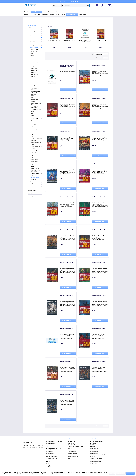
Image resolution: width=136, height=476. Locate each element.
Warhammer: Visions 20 (98, 361)
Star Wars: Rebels (34, 164)
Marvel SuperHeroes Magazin (35, 130)
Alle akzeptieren (121, 473)
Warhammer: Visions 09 (98, 295)
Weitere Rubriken (33, 38)
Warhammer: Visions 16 (98, 131)
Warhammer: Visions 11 (98, 263)
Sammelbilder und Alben (35, 146)
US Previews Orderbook (51, 458)
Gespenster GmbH (34, 99)
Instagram (92, 450)
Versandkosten (71, 455)
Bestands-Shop (32, 190)
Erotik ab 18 (32, 187)
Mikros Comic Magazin (35, 132)
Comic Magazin (34, 70)
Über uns (70, 448)
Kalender (32, 111)
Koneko (32, 115)
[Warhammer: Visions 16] (85, 143)
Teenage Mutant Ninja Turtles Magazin (35, 171)
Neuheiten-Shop (32, 25)
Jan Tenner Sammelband (36, 109)
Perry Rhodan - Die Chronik (36, 138)
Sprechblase (33, 153)
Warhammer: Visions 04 (66, 131)
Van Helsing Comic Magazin (36, 173)
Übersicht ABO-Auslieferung (52, 456)
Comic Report (33, 72)
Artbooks (32, 40)
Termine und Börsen (50, 455)
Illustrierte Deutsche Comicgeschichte (35, 107)
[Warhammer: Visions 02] (52, 373)
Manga (30, 34)
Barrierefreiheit (71, 441)
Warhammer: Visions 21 (66, 164)
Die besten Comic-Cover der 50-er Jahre (35, 84)
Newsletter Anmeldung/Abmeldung (98, 455)
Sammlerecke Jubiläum (95, 461)
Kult (31, 120)
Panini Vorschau (49, 451)
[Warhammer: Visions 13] (69, 34)
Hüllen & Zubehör (33, 36)
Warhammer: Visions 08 (98, 197)
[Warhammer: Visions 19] (52, 241)
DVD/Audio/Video (33, 41)
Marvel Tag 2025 (94, 453)
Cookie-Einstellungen (51, 443)
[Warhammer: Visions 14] (85, 175)
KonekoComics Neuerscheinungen (34, 118)
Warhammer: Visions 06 (98, 230)
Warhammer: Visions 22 (66, 295)
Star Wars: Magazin (34, 159)
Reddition (32, 144)
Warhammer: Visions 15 (98, 328)
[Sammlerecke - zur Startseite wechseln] (30, 5)
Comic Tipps (31, 196)
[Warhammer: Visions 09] (85, 307)
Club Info (32, 66)
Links (47, 446)
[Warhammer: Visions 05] (52, 208)
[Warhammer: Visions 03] (52, 340)
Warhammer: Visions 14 (98, 164)
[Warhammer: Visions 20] (85, 373)
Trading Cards (32, 183)
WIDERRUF (48, 461)
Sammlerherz (33, 148)
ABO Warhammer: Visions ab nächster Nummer (85, 41)
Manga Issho (33, 126)
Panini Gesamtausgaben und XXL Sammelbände (53, 449)
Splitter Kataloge (50, 453)
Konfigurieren (130, 473)
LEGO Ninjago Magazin (35, 124)
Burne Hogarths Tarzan (35, 62)
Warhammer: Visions (35, 177)
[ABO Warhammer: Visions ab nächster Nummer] (85, 34)
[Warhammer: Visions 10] (52, 274)
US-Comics (31, 29)
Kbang (32, 113)
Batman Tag (93, 443)
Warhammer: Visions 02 (66, 361)
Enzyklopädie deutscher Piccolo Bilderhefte (35, 92)
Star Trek (32, 155)
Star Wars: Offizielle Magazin (34, 162)
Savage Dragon (34, 152)
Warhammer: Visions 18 (66, 394)
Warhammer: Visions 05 (66, 197)
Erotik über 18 (71, 444)
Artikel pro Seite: (97, 58)
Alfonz (32, 53)
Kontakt (47, 463)
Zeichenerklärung (72, 451)
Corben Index (33, 78)
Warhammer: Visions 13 (69, 40)
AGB (69, 458)
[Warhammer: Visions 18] (52, 406)
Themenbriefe (93, 463)
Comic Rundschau (34, 74)
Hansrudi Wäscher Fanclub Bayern (36, 104)
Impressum (70, 460)
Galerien (48, 444)
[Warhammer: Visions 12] (100, 34)
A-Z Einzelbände (34, 51)
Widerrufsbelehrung (73, 456)
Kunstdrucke (33, 122)
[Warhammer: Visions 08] (85, 208)
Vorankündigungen (33, 31)
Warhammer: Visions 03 (66, 328)
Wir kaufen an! (71, 450)
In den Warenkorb (66, 90)
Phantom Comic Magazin (36, 142)
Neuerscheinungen (34, 49)
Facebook (92, 446)
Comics (31, 27)
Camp (32, 64)
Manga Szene (33, 127)
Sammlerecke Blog (94, 460)
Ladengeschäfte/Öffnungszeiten (75, 446)
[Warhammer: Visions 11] (85, 274)
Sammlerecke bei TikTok (96, 458)
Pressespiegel (49, 465)
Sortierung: (90, 54)
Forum (91, 465)
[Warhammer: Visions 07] (54, 34)
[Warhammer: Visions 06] (85, 241)
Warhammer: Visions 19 (66, 230)
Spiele (31, 181)
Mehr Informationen (70, 473)
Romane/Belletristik (34, 45)
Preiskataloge (32, 43)
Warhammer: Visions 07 (54, 40)
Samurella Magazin (34, 150)
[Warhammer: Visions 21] (52, 175)
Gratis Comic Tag (94, 448)
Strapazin (32, 166)
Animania (32, 55)
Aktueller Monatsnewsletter (96, 441)
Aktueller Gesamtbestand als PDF (54, 441)
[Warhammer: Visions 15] (85, 340)
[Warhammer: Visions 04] (52, 143)
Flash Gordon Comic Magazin (35, 95)
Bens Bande (33, 59)
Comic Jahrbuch (34, 68)
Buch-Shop (31, 193)
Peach (32, 136)
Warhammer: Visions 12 (100, 40)
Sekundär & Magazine (34, 47)
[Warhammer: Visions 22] (52, 307)
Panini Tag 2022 (94, 456)
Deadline (32, 80)
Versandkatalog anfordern (52, 460)
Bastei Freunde (34, 57)
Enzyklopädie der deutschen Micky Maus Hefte (35, 88)
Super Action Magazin (35, 168)
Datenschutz (71, 443)
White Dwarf (33, 179)
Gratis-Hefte (32, 185)
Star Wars (32, 157)
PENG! (32, 134)
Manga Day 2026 (94, 451)
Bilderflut (32, 61)
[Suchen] (88, 5)
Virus (32, 175)
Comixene (33, 76)
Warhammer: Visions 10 (66, 263)
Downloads (48, 466)
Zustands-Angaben (72, 453)
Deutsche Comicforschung (36, 82)
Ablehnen (112, 473)
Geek (32, 97)
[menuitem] (70, 5)
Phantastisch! (33, 140)
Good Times (33, 101)
